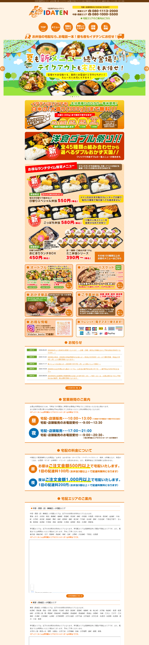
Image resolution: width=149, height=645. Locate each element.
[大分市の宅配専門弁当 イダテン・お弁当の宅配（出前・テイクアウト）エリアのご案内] (95, 19)
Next (146, 68)
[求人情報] (105, 27)
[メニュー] (55, 27)
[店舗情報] (93, 27)
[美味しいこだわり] (80, 27)
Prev (2, 68)
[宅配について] (68, 27)
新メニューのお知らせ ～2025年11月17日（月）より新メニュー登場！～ (74, 364)
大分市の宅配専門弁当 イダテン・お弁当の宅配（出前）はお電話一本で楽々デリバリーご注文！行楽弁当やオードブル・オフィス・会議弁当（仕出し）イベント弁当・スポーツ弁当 (74, 68)
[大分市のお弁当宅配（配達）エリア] (75, 597)
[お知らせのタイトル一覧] (74, 389)
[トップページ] (43, 27)
